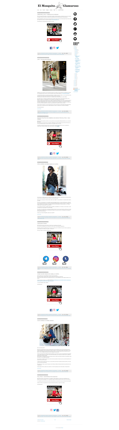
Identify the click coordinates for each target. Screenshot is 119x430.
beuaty (42, 158)
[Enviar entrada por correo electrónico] (62, 53)
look (46, 54)
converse (44, 371)
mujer (51, 371)
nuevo (57, 158)
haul (44, 54)
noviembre (76, 50)
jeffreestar (49, 416)
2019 (75, 48)
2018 (75, 80)
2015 (75, 83)
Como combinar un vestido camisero (77, 69)
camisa (46, 112)
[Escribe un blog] (64, 53)
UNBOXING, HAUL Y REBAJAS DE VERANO (77, 57)
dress (40, 268)
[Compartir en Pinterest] (67, 53)
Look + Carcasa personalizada (77, 58)
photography (54, 371)
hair (51, 315)
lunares (59, 112)
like (45, 54)
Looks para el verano (77, 65)
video (59, 54)
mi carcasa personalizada (65, 93)
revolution (63, 158)
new (56, 416)
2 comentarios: (59, 314)
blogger (44, 112)
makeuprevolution (54, 158)
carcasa (48, 112)
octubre (76, 51)
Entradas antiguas (69, 419)
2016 (75, 82)
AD (40, 315)
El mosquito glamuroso (54, 53)
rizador (62, 315)
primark (58, 416)
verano (57, 54)
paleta (59, 158)
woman (65, 416)
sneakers (57, 371)
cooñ (49, 112)
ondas (55, 315)
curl (46, 315)
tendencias (41, 218)
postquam (60, 315)
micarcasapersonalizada (63, 112)
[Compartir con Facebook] (66, 53)
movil (68, 112)
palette (61, 158)
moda (66, 112)
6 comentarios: (59, 216)
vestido (67, 371)
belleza (41, 158)
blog (42, 112)
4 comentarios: (59, 370)
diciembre (76, 49)
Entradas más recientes (40, 419)
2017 (75, 81)
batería (41, 112)
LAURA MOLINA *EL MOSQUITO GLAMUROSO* (77, 90)
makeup (51, 158)
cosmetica (45, 158)
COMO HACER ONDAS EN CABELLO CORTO (78, 67)
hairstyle (53, 315)
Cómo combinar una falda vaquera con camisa (77, 64)
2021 (75, 46)
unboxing (55, 54)
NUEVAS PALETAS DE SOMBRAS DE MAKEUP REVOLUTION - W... (78, 61)
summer (53, 54)
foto (56, 112)
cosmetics (45, 416)
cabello (45, 315)
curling (48, 315)
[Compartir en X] (65, 53)
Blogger (62, 427)
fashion (43, 54)
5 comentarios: (59, 415)
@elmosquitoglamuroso (55, 19)
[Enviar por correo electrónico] (63, 53)
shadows (65, 158)
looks (54, 268)
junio (75, 73)
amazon (41, 54)
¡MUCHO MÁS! (39, 214)
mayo (75, 74)
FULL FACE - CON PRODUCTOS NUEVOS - (77, 72)
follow (47, 268)
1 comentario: (59, 53)
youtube (61, 54)
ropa (49, 54)
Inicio (55, 419)
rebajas (48, 54)
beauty (41, 416)
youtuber (63, 54)
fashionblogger (54, 112)
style (51, 54)
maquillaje (55, 416)
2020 (75, 47)
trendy (64, 268)
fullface (47, 416)
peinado (57, 315)
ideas (50, 268)
